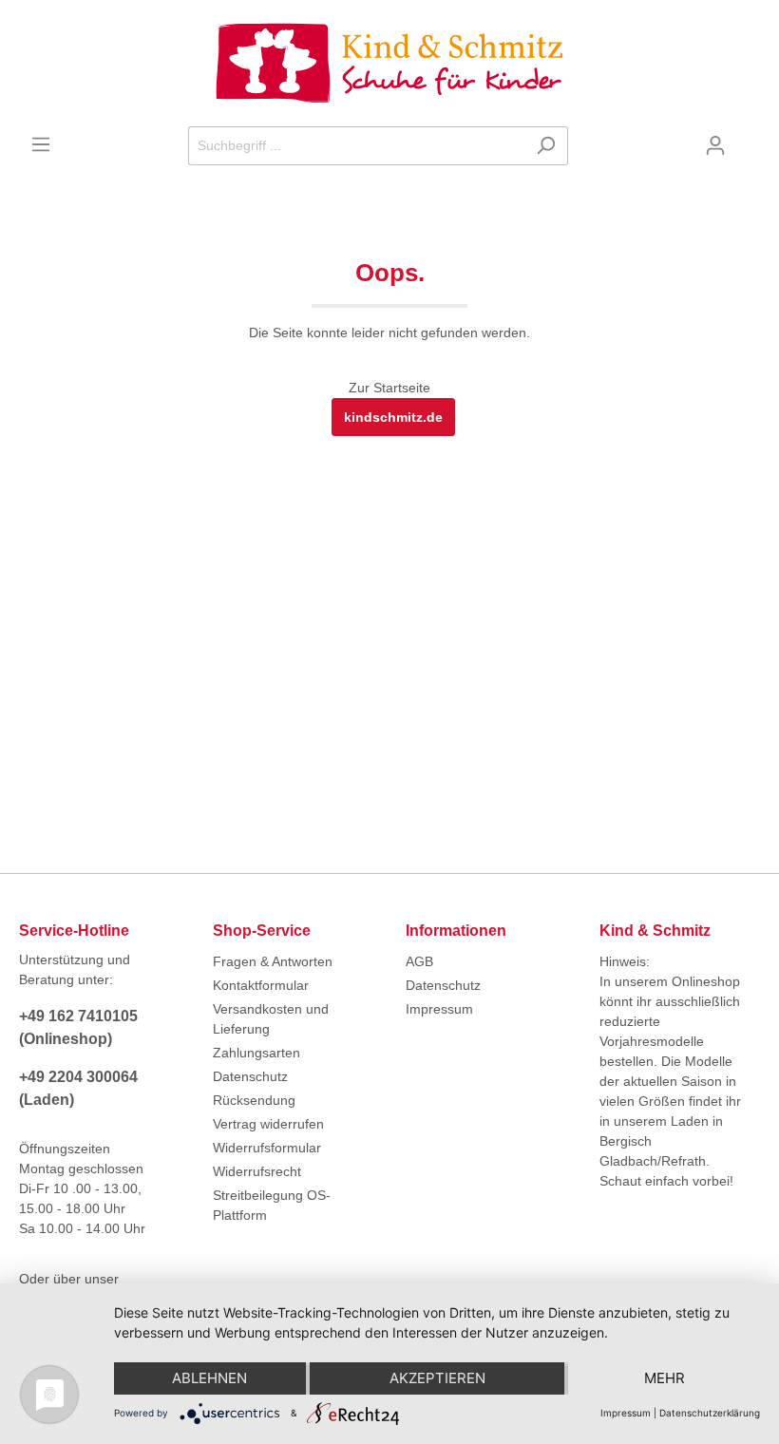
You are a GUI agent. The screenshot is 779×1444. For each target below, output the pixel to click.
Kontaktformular (261, 985)
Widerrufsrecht (257, 1171)
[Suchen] (545, 145)
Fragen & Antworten (272, 961)
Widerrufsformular (267, 1147)
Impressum (439, 1008)
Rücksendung (254, 1100)
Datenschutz (250, 1076)
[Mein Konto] (715, 145)
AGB (419, 961)
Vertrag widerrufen (268, 1123)
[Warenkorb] (748, 139)
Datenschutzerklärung (709, 1412)
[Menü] (41, 144)
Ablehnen (209, 1378)
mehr (664, 1378)
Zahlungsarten (256, 1052)
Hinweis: (624, 961)
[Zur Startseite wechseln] (389, 63)
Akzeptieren (437, 1378)
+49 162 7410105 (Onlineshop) (78, 1027)
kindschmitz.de (393, 417)
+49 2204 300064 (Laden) (78, 1088)
